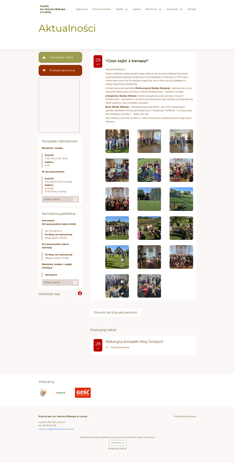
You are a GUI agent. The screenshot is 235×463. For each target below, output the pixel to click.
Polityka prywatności (185, 416)
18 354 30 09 (49, 425)
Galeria (136, 9)
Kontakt (192, 9)
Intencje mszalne (101, 9)
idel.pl (123, 448)
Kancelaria (172, 9)
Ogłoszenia (81, 9)
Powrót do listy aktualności (115, 312)
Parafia (120, 9)
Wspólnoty (151, 9)
